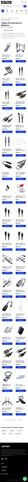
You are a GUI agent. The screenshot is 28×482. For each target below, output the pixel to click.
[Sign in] (22, 2)
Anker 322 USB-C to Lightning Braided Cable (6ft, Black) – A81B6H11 (6, 220)
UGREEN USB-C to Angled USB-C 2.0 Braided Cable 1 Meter (21, 126)
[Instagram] (6, 458)
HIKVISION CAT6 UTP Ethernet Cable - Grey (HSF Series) (21, 197)
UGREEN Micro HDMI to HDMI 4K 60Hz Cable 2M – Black (6, 126)
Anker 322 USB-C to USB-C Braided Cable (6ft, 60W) (21, 244)
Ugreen (4, 430)
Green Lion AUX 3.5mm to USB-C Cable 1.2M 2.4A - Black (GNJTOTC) (6, 102)
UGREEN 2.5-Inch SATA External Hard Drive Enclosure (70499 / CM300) (6, 338)
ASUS (11, 433)
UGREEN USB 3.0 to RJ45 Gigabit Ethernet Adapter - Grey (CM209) (21, 291)
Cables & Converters (8, 30)
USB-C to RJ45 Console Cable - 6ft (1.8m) (20, 385)
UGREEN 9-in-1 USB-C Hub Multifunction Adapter (21, 267)
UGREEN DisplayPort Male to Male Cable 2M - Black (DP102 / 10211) (20, 102)
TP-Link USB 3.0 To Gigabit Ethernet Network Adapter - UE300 (20, 314)
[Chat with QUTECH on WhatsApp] (25, 479)
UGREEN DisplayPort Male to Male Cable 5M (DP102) (6, 361)
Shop (6, 18)
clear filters (9, 27)
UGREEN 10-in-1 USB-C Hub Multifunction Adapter (7, 291)
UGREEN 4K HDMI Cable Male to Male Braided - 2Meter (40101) (20, 361)
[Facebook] (2, 458)
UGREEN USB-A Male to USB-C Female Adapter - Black (7, 197)
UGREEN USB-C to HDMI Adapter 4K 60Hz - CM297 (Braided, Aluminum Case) (6, 385)
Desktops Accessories (13, 18)
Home (2, 18)
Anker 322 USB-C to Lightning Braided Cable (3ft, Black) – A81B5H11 (20, 220)
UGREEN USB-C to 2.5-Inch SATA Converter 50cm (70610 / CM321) (20, 408)
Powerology (18, 433)
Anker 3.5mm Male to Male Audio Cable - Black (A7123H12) (7, 408)
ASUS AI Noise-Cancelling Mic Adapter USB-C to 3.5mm (6, 173)
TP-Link (19, 430)
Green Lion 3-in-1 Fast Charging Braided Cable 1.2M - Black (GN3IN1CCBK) (20, 55)
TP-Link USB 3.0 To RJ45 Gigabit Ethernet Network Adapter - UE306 (7, 314)
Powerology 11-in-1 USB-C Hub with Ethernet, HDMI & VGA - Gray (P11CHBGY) (7, 55)
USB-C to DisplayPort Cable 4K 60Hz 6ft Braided (20, 173)
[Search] (25, 6)
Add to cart (7, 61)
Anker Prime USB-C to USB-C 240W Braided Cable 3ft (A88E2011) (7, 150)
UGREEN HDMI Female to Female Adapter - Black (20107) (21, 338)
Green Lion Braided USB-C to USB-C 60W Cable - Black (21, 79)
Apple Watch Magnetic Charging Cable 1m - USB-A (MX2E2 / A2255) (20, 150)
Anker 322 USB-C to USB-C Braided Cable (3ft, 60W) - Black (7, 244)
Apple (4, 433)
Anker (12, 430)
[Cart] (25, 2)
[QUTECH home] (5, 446)
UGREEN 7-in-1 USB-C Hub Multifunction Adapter (7, 267)
